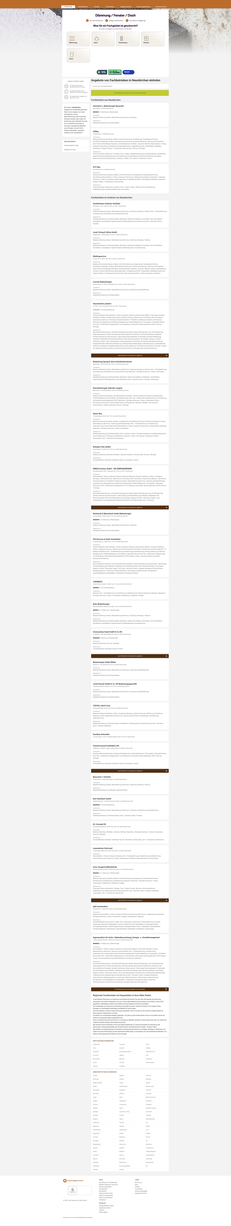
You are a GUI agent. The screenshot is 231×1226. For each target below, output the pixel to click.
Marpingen (95, 1115)
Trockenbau (110, 7)
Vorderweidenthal (150, 1155)
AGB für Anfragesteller (106, 1195)
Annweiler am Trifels (124, 1111)
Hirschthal (148, 1090)
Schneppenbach (150, 1162)
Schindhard (122, 1158)
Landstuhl (95, 1148)
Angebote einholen (70, 149)
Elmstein (148, 1082)
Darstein (148, 1126)
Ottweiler (95, 1075)
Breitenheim (122, 1137)
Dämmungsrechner (143, 7)
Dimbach (148, 1133)
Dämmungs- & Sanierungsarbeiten (104, 1027)
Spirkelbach (149, 1104)
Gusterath (121, 1148)
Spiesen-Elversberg (97, 1082)
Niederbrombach (123, 1086)
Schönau (121, 1155)
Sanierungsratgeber (141, 1191)
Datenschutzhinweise (106, 1193)
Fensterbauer (103, 1189)
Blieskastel (95, 1111)
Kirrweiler (121, 1115)
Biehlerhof (121, 1151)
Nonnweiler (95, 1155)
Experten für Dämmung (149, 1025)
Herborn (121, 1108)
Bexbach (95, 1086)
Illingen (94, 1097)
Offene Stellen (103, 1212)
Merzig (121, 1097)
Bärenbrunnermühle (150, 1097)
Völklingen (95, 1137)
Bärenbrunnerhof (150, 1086)
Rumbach (121, 1169)
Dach (136, 1184)
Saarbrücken (96, 1126)
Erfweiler (121, 1133)
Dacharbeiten (83, 7)
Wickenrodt (148, 1093)
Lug (147, 1122)
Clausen (121, 1082)
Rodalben (121, 1075)
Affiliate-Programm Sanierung (108, 1184)
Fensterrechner (161, 7)
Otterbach (121, 1093)
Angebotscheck (125, 7)
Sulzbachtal (122, 1090)
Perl (147, 1166)
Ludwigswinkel (123, 1104)
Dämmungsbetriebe (105, 1187)
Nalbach (95, 1151)
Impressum (102, 1200)
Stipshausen (149, 1144)
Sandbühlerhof (123, 1162)
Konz (147, 1129)
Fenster (96, 7)
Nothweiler (148, 1115)
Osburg (121, 1119)
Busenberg (148, 1079)
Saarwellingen (96, 1133)
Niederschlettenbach (151, 1151)
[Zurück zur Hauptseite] (79, 1180)
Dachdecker (102, 1191)
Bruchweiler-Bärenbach (124, 1166)
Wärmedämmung (69, 116)
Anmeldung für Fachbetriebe (108, 1182)
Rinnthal (148, 1137)
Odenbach (121, 1126)
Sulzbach (95, 1101)
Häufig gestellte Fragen (71, 145)
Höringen (121, 1122)
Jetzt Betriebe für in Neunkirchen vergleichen (130, 355)
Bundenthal (148, 1101)
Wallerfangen (96, 1166)
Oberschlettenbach (150, 1119)
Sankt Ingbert (96, 1090)
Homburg (95, 1104)
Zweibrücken (96, 1122)
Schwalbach (96, 1140)
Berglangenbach (97, 1144)
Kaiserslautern (122, 1101)
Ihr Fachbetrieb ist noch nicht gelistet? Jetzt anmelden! (130, 989)
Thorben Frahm (152, 1027)
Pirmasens (95, 1169)
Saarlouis (95, 1158)
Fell (147, 1140)
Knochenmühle (149, 1148)
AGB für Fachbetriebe (105, 1197)
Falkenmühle (122, 1144)
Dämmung (68, 7)
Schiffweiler (96, 1079)
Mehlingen (121, 1140)
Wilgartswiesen (123, 1129)
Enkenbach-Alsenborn (151, 1108)
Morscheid (148, 1075)
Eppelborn (95, 1119)
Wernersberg (149, 1158)
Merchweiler (96, 1093)
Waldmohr (95, 1108)
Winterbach (95, 1162)
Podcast (101, 1210)
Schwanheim (149, 1111)
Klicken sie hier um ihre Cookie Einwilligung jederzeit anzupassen (77, 1217)
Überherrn (121, 1079)
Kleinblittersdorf (97, 1129)
